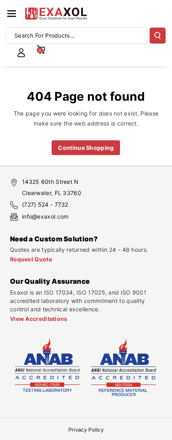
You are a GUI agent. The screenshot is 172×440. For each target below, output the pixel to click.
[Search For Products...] (158, 36)
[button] (11, 13)
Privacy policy (86, 429)
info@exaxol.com (45, 216)
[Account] (21, 53)
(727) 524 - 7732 (45, 204)
